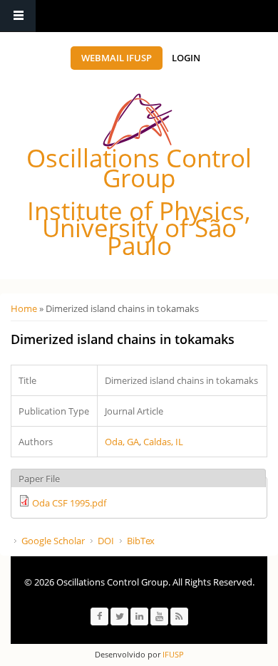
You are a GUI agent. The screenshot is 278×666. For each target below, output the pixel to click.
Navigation (18, 16)
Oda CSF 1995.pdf (69, 502)
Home (24, 308)
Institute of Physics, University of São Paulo (139, 228)
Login (186, 57)
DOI (106, 540)
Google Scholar (53, 540)
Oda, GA (122, 441)
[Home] (137, 121)
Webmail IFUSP (116, 57)
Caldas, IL (163, 441)
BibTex (141, 540)
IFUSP (172, 654)
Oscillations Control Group (139, 167)
